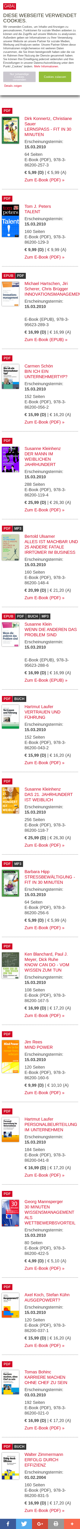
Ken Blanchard (38, 954)
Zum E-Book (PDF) (43, 180)
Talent (32, 211)
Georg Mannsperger (44, 1201)
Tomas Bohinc (38, 1372)
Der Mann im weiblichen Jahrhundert (40, 459)
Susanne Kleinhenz (43, 448)
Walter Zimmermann (44, 1454)
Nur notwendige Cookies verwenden (19, 76)
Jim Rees (33, 1042)
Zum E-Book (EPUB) (44, 339)
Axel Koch (34, 1294)
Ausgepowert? (42, 1300)
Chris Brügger (55, 288)
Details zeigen (13, 85)
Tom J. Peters (38, 206)
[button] (8, 1524)
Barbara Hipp (37, 871)
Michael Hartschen (42, 283)
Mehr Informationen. (46, 66)
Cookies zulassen (55, 76)
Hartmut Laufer (39, 706)
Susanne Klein (38, 624)
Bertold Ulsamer (40, 536)
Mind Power (39, 1047)
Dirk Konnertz (37, 118)
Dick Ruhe (48, 959)
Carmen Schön (39, 366)
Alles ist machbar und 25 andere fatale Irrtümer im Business (51, 547)
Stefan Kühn (58, 1294)
